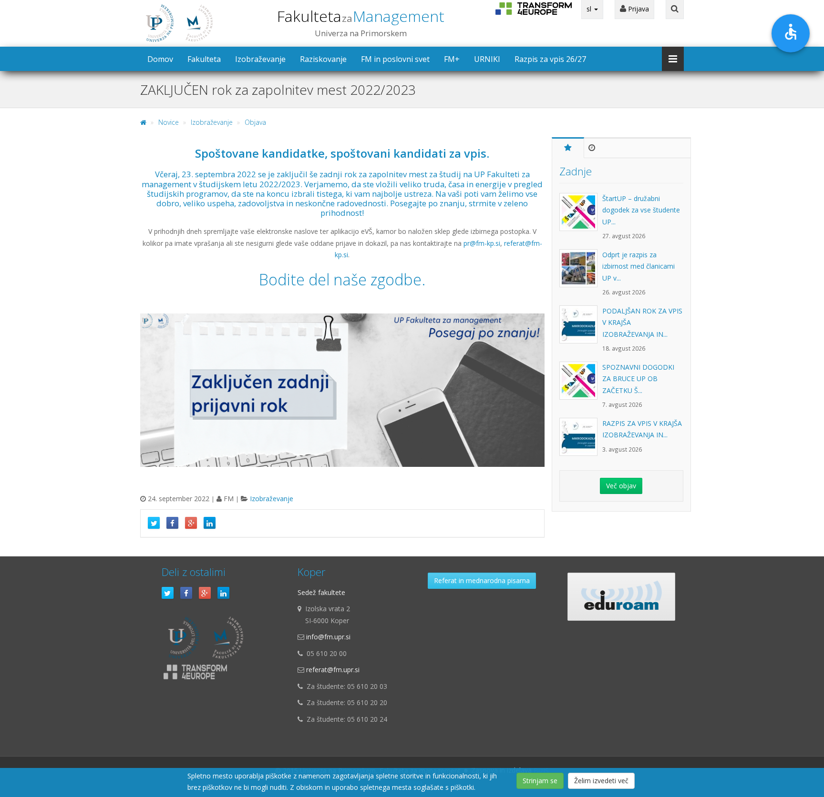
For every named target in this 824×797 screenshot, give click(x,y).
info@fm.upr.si (328, 636)
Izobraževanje (260, 59)
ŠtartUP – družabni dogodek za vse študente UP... (641, 210)
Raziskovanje (323, 59)
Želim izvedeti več (601, 780)
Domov (160, 59)
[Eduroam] (621, 597)
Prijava (637, 8)
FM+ (452, 59)
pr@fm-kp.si (482, 243)
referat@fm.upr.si (333, 669)
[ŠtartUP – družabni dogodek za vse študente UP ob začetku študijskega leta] (580, 217)
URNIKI (487, 59)
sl (590, 8)
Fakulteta (360, 16)
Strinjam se (540, 780)
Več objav (621, 485)
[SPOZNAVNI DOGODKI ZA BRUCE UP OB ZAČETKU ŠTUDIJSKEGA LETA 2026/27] (580, 385)
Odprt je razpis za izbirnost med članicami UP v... (638, 266)
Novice (168, 122)
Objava (255, 122)
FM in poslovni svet (395, 59)
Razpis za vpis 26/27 (550, 59)
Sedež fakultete (321, 592)
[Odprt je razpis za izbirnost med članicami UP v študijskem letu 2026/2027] (580, 273)
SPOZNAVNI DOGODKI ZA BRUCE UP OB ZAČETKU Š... (638, 379)
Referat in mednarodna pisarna (482, 580)
